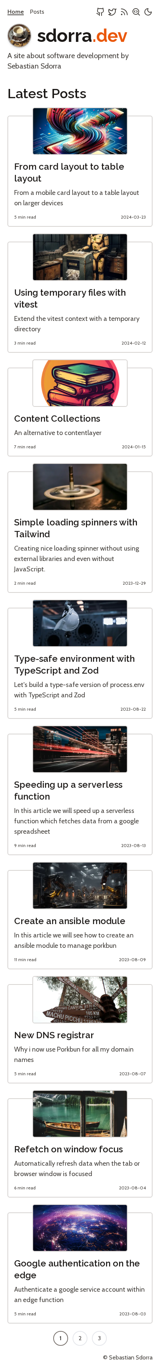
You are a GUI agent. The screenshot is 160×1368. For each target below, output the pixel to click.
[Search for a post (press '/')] (136, 12)
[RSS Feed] (124, 12)
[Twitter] (112, 12)
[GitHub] (100, 12)
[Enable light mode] (148, 12)
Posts (37, 11)
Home (15, 11)
